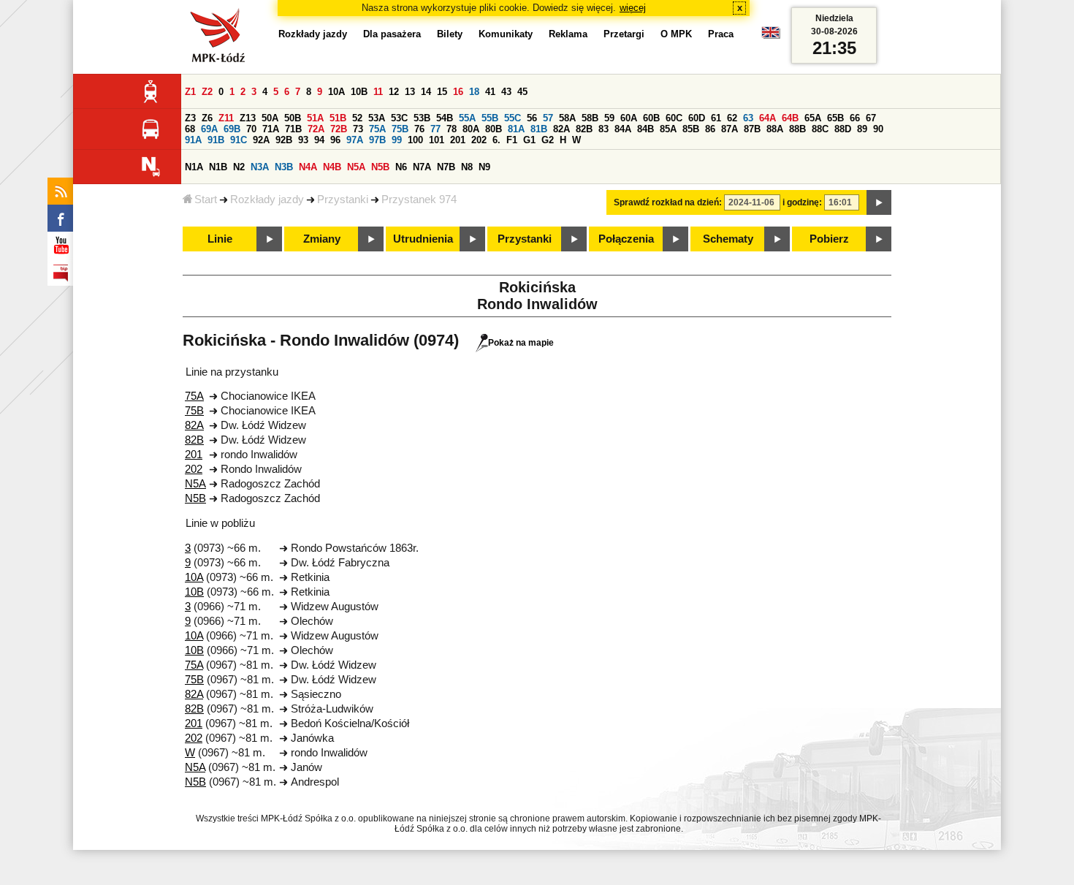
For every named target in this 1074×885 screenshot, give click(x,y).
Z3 (190, 118)
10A (336, 91)
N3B (284, 167)
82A (561, 129)
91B (215, 139)
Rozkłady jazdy (267, 199)
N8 (467, 167)
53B (422, 118)
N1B (218, 167)
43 (506, 91)
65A (812, 118)
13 (410, 91)
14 (426, 91)
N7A (422, 167)
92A (261, 139)
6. (496, 139)
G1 (529, 139)
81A (516, 129)
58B (590, 118)
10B (359, 91)
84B (645, 129)
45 (522, 91)
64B (790, 118)
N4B (332, 167)
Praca (721, 34)
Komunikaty (506, 34)
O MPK (676, 34)
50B (292, 118)
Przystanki (342, 199)
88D (842, 129)
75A (377, 129)
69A (209, 129)
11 (378, 91)
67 (871, 118)
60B (651, 118)
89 (862, 129)
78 (451, 129)
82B (584, 129)
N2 (239, 167)
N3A (260, 167)
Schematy (728, 239)
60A (628, 118)
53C (399, 118)
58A (567, 118)
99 (397, 139)
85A (668, 129)
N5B (380, 167)
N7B (446, 167)
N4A (308, 167)
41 (490, 91)
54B (444, 118)
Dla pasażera (392, 34)
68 (190, 129)
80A (470, 129)
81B (538, 129)
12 (394, 91)
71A (270, 129)
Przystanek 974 (419, 199)
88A (774, 129)
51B (338, 118)
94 (319, 139)
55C (512, 118)
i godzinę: (802, 202)
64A (767, 118)
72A (316, 129)
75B (400, 129)
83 (603, 129)
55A (467, 118)
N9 (484, 167)
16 (458, 91)
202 (479, 139)
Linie (219, 239)
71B (293, 129)
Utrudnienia (423, 239)
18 (474, 91)
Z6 (207, 118)
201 (457, 139)
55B (489, 118)
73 (358, 129)
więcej (633, 7)
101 (436, 139)
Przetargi (623, 34)
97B (377, 139)
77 (435, 129)
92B (283, 139)
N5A (356, 167)
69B (232, 129)
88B (797, 129)
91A (193, 139)
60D (696, 118)
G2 (547, 139)
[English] (770, 36)
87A (729, 129)
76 (419, 129)
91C (238, 139)
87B (752, 129)
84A (622, 129)
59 (609, 118)
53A (376, 118)
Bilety (449, 34)
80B (493, 129)
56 (532, 118)
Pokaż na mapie (521, 343)
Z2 (207, 91)
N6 (401, 167)
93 (303, 139)
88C (820, 129)
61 (716, 118)
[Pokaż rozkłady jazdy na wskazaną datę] (879, 202)
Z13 (248, 118)
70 (251, 129)
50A (270, 118)
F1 (511, 139)
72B (338, 129)
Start (205, 199)
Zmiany (321, 239)
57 (548, 118)
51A (315, 118)
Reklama (568, 34)
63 (748, 118)
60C (674, 118)
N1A (194, 167)
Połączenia (626, 239)
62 (732, 118)
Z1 (190, 91)
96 (335, 139)
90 (878, 129)
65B (835, 118)
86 (710, 129)
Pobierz (829, 239)
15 (442, 91)
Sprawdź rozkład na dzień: (668, 202)
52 (357, 118)
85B (690, 129)
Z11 (226, 118)
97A (354, 139)
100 (415, 139)
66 (855, 118)
